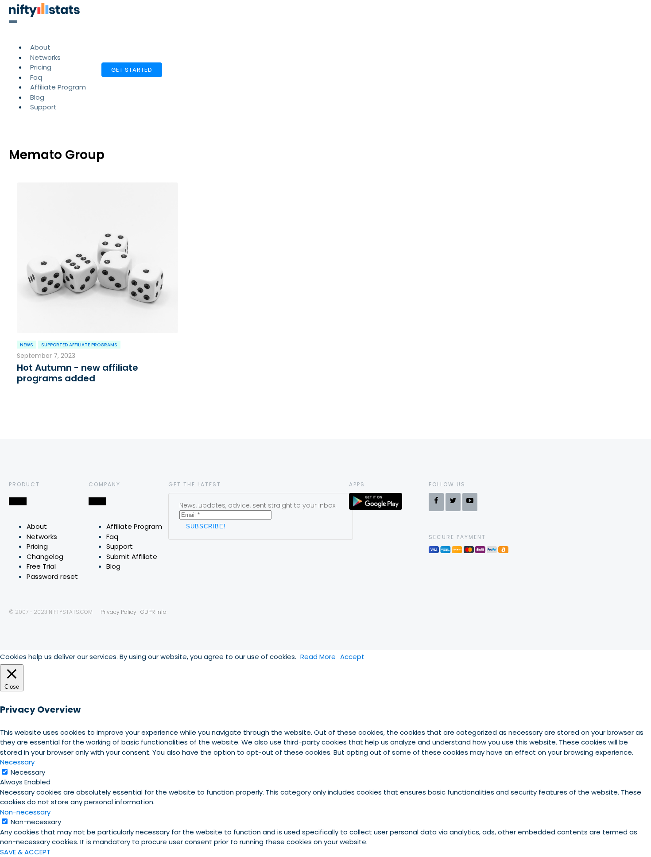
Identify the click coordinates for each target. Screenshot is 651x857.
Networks (42, 536)
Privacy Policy (118, 612)
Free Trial (41, 566)
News (26, 344)
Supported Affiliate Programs (79, 344)
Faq (112, 536)
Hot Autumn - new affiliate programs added (77, 373)
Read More (318, 656)
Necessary (28, 772)
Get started (131, 70)
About (37, 526)
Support (43, 107)
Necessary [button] (17, 762)
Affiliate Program (58, 87)
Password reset (52, 576)
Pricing (37, 546)
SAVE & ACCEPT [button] (25, 852)
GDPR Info (153, 612)
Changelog (45, 556)
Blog (113, 566)
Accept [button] (352, 656)
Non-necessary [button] (25, 812)
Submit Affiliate (131, 556)
